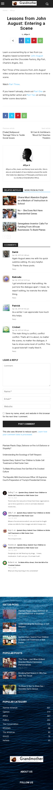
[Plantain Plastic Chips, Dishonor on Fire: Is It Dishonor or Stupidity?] (9, 614)
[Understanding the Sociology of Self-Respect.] (9, 627)
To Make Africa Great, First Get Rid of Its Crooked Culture (23, 470)
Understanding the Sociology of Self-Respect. (22, 455)
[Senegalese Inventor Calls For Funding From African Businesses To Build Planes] (9, 226)
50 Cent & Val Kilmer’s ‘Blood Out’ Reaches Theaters (40, 135)
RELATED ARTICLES (12, 190)
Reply (14, 269)
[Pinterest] (34, 40)
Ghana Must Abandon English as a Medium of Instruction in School (33, 200)
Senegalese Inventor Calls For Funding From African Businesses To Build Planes (33, 226)
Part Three (14, 84)
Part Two (31, 95)
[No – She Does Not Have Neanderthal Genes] (9, 213)
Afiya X (27, 34)
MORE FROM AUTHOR (34, 190)
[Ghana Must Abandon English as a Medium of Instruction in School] (9, 200)
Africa (12, 10)
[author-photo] (26, 161)
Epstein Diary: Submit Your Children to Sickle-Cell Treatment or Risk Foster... (33, 640)
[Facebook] (21, 40)
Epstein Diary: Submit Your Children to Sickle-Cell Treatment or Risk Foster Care (23, 461)
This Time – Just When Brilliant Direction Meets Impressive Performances (31, 662)
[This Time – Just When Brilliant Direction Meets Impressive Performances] (9, 662)
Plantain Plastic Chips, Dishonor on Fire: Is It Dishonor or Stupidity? (26, 447)
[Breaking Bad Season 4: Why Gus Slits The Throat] (9, 675)
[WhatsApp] (40, 40)
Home (5, 10)
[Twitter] (27, 40)
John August (37, 55)
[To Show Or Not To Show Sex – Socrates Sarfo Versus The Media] (9, 689)
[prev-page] (4, 237)
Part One (38, 91)
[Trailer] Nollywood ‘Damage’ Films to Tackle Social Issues (14, 135)
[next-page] (8, 237)
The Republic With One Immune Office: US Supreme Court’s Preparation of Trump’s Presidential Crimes (25, 478)
